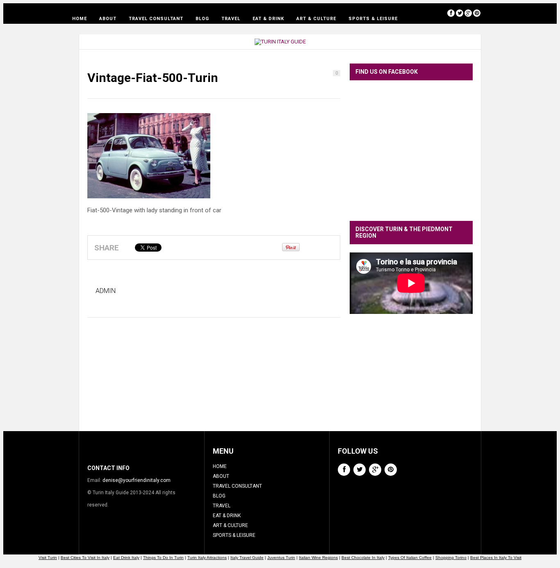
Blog (202, 18)
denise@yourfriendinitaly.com (136, 480)
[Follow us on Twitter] (459, 13)
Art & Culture (316, 18)
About (107, 18)
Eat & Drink (268, 18)
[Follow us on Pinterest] (476, 13)
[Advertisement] (411, 378)
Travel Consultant (156, 18)
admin (106, 291)
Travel (230, 18)
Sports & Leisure (373, 18)
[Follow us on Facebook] (451, 13)
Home (79, 18)
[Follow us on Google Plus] (468, 13)
